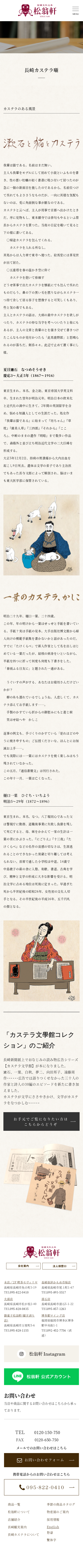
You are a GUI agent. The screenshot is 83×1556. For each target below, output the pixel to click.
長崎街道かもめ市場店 (56, 1282)
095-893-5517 (56, 1292)
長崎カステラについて (23, 1534)
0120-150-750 (47, 1432)
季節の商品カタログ (61, 1504)
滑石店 (46, 1299)
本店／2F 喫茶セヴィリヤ (20, 1282)
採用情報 (53, 1519)
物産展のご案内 (58, 1512)
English (53, 1527)
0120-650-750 (47, 1439)
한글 (50, 1532)
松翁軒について (19, 1512)
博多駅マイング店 (53, 1315)
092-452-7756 (56, 1330)
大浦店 (8, 1299)
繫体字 (51, 1540)
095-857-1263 (56, 1309)
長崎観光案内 (17, 1527)
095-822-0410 (19, 1292)
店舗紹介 (14, 1519)
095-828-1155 (19, 1330)
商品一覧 (14, 1504)
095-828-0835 (19, 1309)
